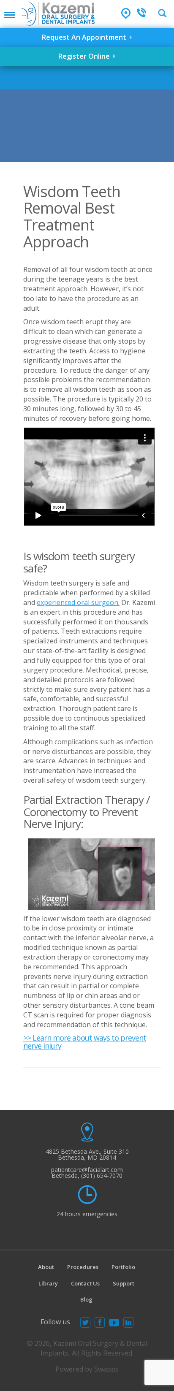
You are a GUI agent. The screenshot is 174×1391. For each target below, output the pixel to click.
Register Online (85, 56)
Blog (86, 1299)
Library (48, 1283)
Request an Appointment (86, 37)
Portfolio (123, 1267)
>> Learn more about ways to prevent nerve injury (84, 1042)
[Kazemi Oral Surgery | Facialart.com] (57, 13)
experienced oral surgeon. (78, 602)
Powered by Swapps (87, 1369)
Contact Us (85, 1283)
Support (123, 1283)
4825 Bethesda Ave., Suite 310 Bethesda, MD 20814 (87, 1154)
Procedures (82, 1267)
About (46, 1267)
